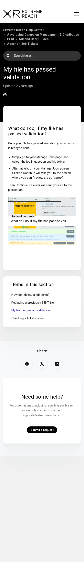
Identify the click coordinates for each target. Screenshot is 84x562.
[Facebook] (27, 364)
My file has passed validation (30, 310)
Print (10, 39)
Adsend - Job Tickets (22, 44)
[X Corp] (42, 364)
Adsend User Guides (34, 39)
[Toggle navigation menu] (76, 13)
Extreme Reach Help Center (23, 30)
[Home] (22, 14)
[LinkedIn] (57, 364)
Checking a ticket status (27, 318)
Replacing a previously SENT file (32, 302)
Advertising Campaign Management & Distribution (43, 34)
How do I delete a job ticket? (30, 295)
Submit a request (42, 430)
